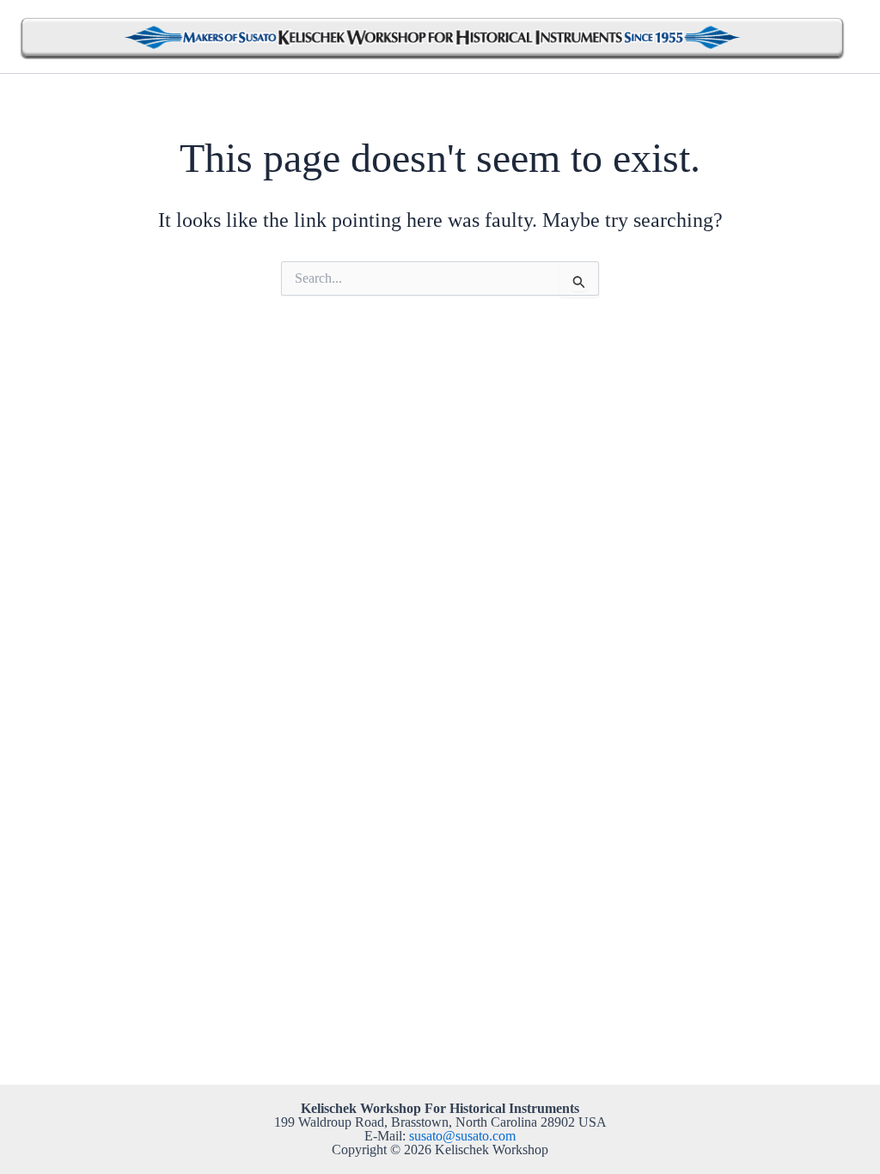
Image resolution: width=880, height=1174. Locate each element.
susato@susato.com (462, 1135)
